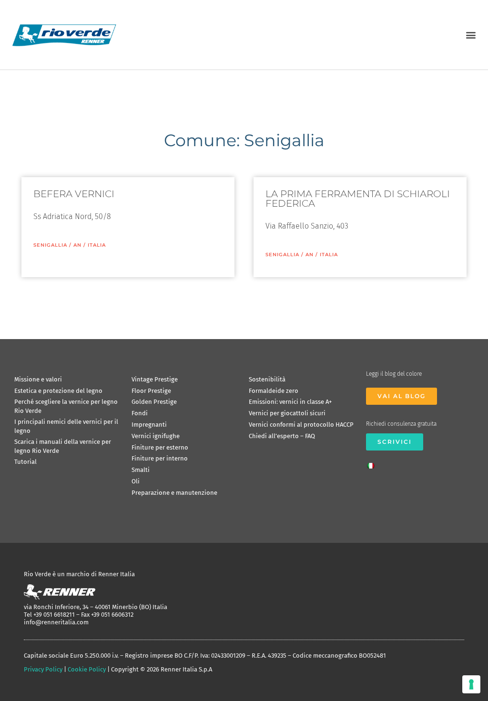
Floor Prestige (151, 390)
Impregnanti (149, 424)
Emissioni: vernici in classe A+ (290, 401)
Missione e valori (38, 379)
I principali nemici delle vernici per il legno (66, 426)
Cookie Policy (87, 669)
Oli (136, 481)
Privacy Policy (43, 669)
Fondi (140, 413)
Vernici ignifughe (156, 436)
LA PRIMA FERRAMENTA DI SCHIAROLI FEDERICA (357, 198)
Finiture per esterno (160, 447)
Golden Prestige (154, 401)
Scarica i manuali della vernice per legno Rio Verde (62, 446)
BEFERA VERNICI (73, 194)
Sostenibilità (267, 379)
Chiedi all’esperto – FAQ (282, 436)
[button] (470, 34)
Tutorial (25, 461)
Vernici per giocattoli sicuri (287, 413)
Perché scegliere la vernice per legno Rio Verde (66, 406)
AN (77, 245)
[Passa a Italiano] (373, 462)
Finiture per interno (160, 458)
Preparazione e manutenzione (174, 492)
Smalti (141, 469)
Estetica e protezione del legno (58, 390)
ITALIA (97, 245)
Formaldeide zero (273, 390)
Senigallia (50, 245)
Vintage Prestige (155, 379)
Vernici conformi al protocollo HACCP (301, 424)
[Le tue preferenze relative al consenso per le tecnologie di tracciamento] (471, 684)
